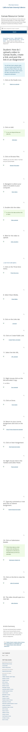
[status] (14, 70)
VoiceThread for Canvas (6, 716)
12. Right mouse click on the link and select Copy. (13, 379)
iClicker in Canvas (5, 683)
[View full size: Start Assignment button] (14, 451)
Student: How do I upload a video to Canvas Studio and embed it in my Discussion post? (14, 642)
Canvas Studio (5, 665)
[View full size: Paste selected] (14, 482)
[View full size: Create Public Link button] (14, 344)
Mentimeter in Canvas (6, 694)
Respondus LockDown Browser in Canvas (9, 703)
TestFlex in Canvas (5, 712)
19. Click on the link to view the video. (14, 578)
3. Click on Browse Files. (11, 157)
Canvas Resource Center (8, 38)
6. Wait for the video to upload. (11, 237)
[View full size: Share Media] (14, 306)
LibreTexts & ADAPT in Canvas (7, 689)
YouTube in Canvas (5, 717)
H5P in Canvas (5, 682)
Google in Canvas (5, 680)
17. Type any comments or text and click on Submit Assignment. (14, 503)
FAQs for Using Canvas (6, 667)
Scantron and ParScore (6, 705)
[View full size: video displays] (14, 612)
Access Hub (4, 674)
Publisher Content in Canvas (7, 699)
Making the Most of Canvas (7, 663)
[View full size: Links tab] (14, 327)
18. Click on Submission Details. (11, 541)
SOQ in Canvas (5, 708)
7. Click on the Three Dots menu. (12, 268)
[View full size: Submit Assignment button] (14, 522)
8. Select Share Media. (10, 295)
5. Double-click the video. (12, 207)
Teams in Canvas (5, 710)
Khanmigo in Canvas (6, 687)
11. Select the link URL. (11, 352)
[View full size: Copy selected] (14, 392)
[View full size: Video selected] (14, 225)
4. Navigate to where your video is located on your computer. (12, 186)
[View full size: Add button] (14, 146)
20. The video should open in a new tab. (13, 598)
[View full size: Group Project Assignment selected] (14, 434)
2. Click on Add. (8, 127)
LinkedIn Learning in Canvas (7, 691)
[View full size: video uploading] (14, 250)
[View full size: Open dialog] (14, 197)
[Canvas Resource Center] (13, 5)
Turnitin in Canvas (5, 714)
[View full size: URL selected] (14, 365)
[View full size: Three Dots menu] (14, 281)
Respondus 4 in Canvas (6, 701)
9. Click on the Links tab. (11, 319)
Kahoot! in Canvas (5, 685)
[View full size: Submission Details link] (14, 566)
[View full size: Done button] (14, 411)
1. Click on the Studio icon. (12, 80)
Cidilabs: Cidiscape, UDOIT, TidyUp (8, 676)
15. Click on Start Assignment (13, 443)
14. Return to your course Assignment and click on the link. (13, 423)
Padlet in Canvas (5, 696)
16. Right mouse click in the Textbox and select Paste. (12, 462)
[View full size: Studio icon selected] (14, 103)
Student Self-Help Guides (14, 39)
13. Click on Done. (9, 400)
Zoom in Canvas (5, 719)
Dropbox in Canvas (5, 678)
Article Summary (9, 626)
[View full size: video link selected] (14, 587)
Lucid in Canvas (5, 692)
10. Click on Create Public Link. (13, 336)
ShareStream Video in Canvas (7, 707)
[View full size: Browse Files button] (14, 172)
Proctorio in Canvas (5, 698)
